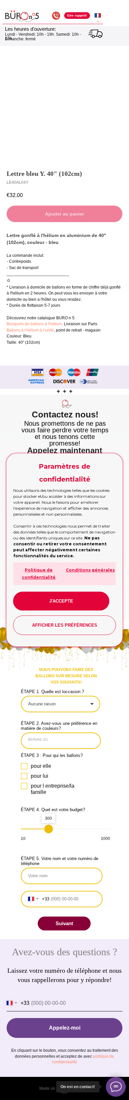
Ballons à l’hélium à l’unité (30, 330)
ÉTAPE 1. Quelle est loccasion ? (52, 691)
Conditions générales (90, 570)
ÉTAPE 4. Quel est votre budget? (53, 809)
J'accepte (61, 601)
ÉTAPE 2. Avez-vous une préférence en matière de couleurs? (59, 726)
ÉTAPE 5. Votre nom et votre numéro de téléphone (59, 861)
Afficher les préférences (64, 625)
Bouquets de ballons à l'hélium (34, 324)
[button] (77, 15)
